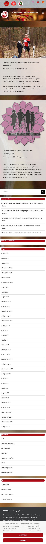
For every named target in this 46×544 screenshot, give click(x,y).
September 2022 (7, 282)
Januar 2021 (6, 354)
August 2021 (6, 326)
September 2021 (7, 321)
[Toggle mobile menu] (43, 13)
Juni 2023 (5, 253)
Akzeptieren (23, 535)
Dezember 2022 (7, 268)
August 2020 (6, 374)
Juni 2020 (5, 383)
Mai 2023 (5, 258)
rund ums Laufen (7, 458)
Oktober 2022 (6, 277)
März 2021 (5, 345)
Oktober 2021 (6, 316)
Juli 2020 (5, 378)
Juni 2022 (5, 292)
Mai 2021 (5, 340)
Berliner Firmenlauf (8, 444)
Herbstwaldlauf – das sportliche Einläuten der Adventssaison (21, 233)
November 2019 (7, 417)
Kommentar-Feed (7, 494)
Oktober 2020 (6, 364)
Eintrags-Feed (6, 489)
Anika (7, 69)
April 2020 (5, 393)
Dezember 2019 (7, 412)
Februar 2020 (6, 403)
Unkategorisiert (7, 468)
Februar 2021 (6, 350)
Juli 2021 (5, 330)
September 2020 (7, 369)
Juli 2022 (5, 287)
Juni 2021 (5, 335)
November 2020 (7, 359)
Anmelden (5, 485)
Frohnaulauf (6, 448)
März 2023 (5, 263)
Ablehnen (23, 540)
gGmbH (4, 453)
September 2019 (7, 422)
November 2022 (7, 273)
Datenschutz (24, 524)
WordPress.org (7, 499)
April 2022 (5, 297)
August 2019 (6, 427)
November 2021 (7, 311)
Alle (26, 69)
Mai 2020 (5, 388)
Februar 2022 (6, 301)
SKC (3, 463)
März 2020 (5, 398)
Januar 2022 (6, 306)
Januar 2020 (6, 407)
